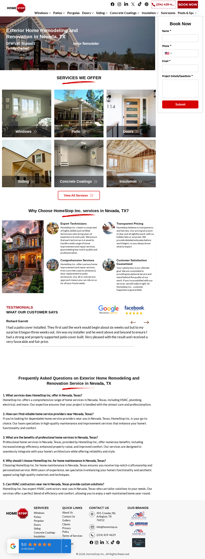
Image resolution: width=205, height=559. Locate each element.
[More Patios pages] (64, 13)
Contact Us (68, 516)
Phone (166, 46)
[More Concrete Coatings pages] (138, 13)
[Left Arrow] (133, 322)
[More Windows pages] (50, 13)
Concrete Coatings (44, 532)
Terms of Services (72, 535)
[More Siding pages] (107, 13)
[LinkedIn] (126, 4)
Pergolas (39, 520)
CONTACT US (99, 508)
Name (166, 31)
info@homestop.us (107, 527)
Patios (37, 516)
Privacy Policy (66, 530)
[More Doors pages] (93, 13)
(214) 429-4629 (106, 535)
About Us (67, 512)
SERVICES (41, 508)
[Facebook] (112, 4)
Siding (37, 528)
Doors (37, 524)
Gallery (66, 520)
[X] (133, 4)
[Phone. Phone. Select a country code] (168, 53)
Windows (39, 512)
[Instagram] (119, 4)
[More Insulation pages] (158, 13)
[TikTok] (139, 4)
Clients (66, 524)
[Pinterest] (146, 4)
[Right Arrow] (146, 322)
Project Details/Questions (177, 76)
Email (166, 61)
